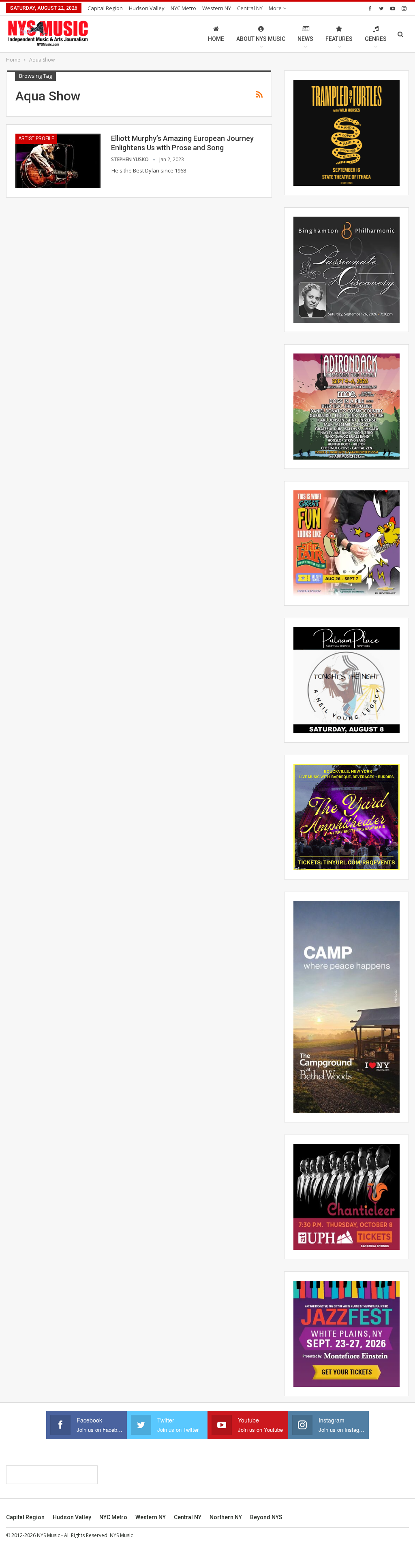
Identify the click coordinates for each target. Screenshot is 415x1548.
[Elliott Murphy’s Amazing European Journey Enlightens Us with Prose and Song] (58, 161)
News (305, 39)
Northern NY (226, 1517)
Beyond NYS (266, 1517)
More (276, 8)
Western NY (216, 8)
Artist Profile (36, 138)
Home (216, 39)
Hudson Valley (147, 8)
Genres (376, 39)
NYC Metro (183, 8)
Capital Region (105, 8)
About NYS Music (260, 39)
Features (339, 39)
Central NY (250, 8)
